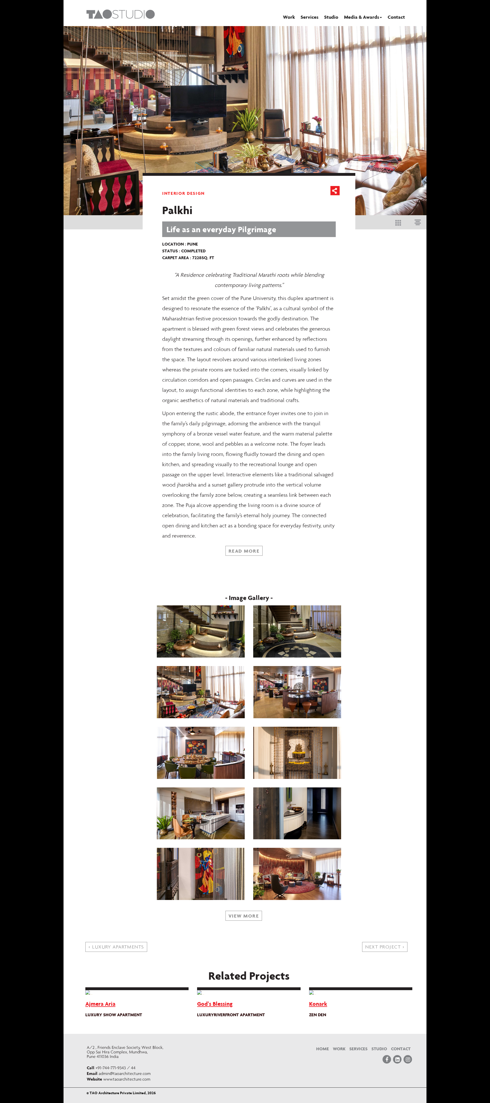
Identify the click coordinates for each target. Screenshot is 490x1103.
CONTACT (401, 1048)
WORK (339, 1048)
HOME (322, 1048)
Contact (396, 17)
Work (289, 17)
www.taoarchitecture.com (126, 1079)
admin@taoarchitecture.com (125, 1073)
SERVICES (358, 1048)
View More (244, 916)
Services (309, 17)
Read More (244, 551)
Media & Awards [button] (361, 17)
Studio (331, 17)
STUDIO (379, 1048)
